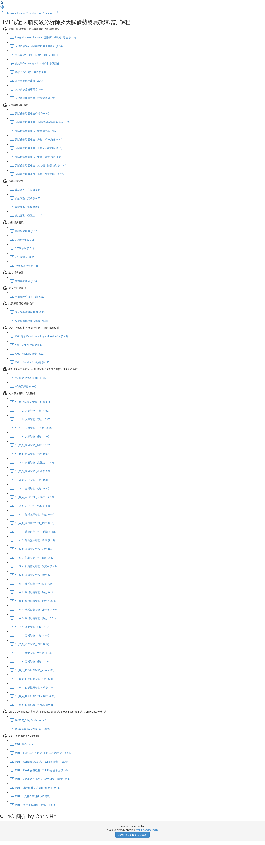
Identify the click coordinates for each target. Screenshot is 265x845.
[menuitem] (2, 8)
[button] (2, 3)
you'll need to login (147, 830)
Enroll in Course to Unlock (132, 835)
